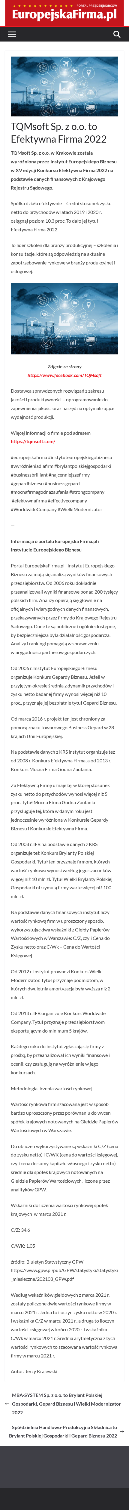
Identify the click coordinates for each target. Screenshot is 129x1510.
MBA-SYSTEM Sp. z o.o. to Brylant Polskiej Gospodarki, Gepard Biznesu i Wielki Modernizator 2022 (66, 1403)
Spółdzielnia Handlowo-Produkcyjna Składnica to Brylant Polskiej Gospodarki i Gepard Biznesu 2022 (63, 1431)
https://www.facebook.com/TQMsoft (65, 375)
